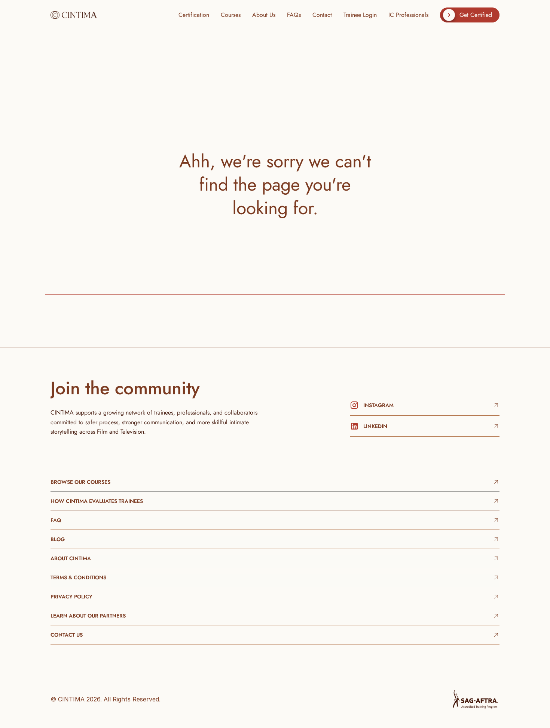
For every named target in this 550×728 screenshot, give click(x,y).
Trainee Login (360, 14)
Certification (193, 14)
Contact (322, 14)
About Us (263, 14)
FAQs (294, 14)
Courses (231, 14)
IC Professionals (408, 14)
